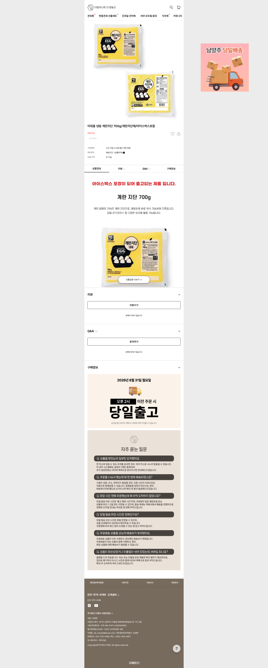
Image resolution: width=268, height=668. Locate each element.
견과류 (90, 15)
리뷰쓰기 (134, 305)
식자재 (165, 15)
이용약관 (125, 582)
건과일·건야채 (129, 15)
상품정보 (96, 168)
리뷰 (121, 168)
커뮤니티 (177, 15)
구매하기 (134, 663)
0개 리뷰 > (93, 138)
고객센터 (112, 594)
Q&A (146, 168)
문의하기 (134, 341)
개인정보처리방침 (96, 582)
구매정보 (171, 168)
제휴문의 (174, 582)
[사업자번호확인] (120, 625)
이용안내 (149, 582)
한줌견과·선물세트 (108, 15)
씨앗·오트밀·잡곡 (149, 15)
